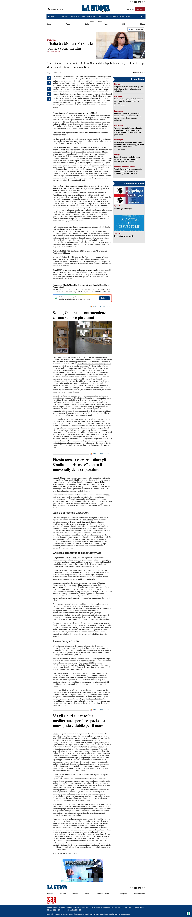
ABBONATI (140, 9)
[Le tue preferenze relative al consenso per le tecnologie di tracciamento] (188, 913)
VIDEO (100, 16)
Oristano (142, 24)
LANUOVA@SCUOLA (110, 16)
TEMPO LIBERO (91, 16)
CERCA (142, 16)
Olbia (123, 24)
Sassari (49, 24)
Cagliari (87, 24)
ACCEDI (132, 9)
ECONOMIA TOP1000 (123, 16)
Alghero (68, 24)
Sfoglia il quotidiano (56, 9)
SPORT (83, 16)
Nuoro (106, 24)
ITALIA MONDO (74, 16)
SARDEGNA (64, 16)
